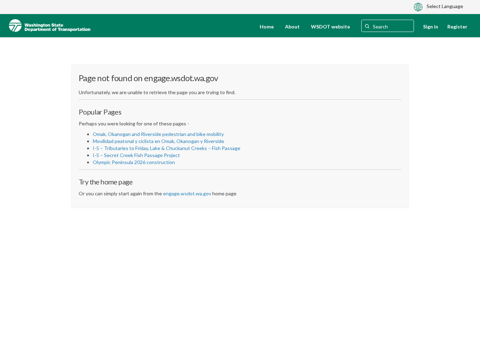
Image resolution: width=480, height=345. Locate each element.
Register (457, 27)
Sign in (430, 27)
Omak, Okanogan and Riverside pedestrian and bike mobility (158, 134)
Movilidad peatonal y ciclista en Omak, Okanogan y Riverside (158, 141)
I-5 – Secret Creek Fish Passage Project (136, 155)
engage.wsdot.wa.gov (187, 193)
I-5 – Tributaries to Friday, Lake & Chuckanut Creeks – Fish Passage (166, 148)
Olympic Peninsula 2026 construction (134, 162)
